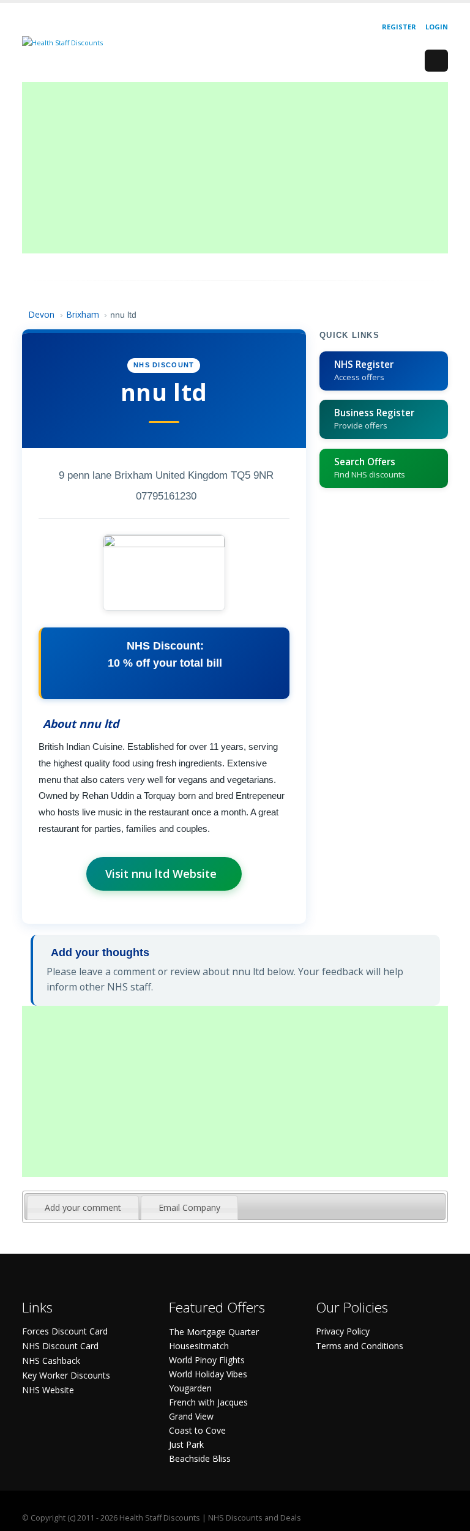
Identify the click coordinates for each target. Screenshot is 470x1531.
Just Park (186, 1444)
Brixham (82, 314)
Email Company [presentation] (189, 1207)
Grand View (191, 1416)
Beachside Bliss (200, 1458)
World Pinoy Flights (207, 1360)
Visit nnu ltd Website (161, 873)
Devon (41, 314)
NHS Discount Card (60, 1346)
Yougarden (190, 1388)
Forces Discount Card (65, 1331)
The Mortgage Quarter (214, 1332)
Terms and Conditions (359, 1346)
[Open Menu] (436, 61)
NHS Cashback (51, 1360)
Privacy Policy (343, 1331)
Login (436, 26)
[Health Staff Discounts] (62, 42)
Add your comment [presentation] (83, 1207)
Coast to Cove (197, 1430)
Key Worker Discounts (66, 1375)
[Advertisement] (235, 167)
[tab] (83, 1208)
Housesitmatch (199, 1346)
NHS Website (48, 1390)
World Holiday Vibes (208, 1374)
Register (399, 26)
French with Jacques (208, 1402)
